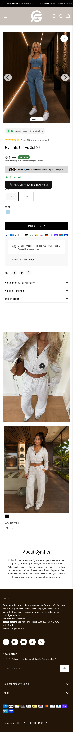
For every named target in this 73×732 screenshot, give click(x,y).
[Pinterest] (28, 272)
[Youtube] (23, 642)
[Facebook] (14, 272)
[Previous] (8, 77)
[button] (42, 365)
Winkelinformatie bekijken (24, 259)
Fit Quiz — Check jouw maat (31, 184)
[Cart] (67, 15)
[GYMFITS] (36, 16)
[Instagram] (14, 642)
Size (7, 190)
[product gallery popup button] (64, 38)
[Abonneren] (64, 668)
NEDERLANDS (36, 722)
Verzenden (21, 161)
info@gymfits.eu (17, 628)
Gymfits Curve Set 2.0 (23, 147)
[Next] (65, 77)
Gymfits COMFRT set (14, 522)
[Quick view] (66, 429)
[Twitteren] (21, 272)
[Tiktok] (32, 642)
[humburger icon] (6, 16)
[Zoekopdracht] (61, 15)
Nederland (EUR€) (13, 722)
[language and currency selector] (54, 15)
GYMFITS (7, 598)
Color (7, 207)
